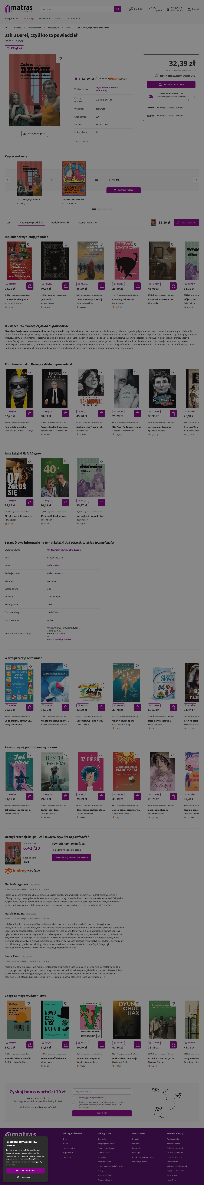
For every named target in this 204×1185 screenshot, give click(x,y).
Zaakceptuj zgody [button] (25, 1170)
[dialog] (25, 1159)
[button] (25, 1177)
